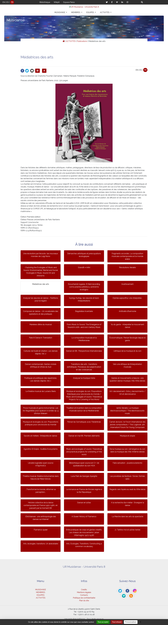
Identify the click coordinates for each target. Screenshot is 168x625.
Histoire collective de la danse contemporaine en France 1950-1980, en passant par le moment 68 (41, 505)
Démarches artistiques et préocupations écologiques (84, 254)
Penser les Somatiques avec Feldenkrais (84, 422)
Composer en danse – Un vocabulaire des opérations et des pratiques (40, 312)
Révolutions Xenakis (127, 267)
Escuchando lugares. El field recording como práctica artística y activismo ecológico (84, 287)
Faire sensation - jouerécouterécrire (127, 463)
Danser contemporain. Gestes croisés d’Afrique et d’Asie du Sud (40, 365)
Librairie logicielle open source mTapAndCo (40, 464)
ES (7, 2)
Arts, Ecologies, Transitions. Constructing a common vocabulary (84, 545)
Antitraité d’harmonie (127, 311)
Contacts (84, 595)
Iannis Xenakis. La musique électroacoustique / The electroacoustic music (127, 411)
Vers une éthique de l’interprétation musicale (127, 365)
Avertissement (127, 284)
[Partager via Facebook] (22, 70)
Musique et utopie (127, 436)
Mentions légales (84, 592)
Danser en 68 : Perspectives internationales (84, 351)
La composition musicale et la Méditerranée (84, 339)
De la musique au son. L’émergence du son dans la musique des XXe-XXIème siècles (127, 450)
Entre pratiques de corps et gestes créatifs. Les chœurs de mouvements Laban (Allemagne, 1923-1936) (84, 532)
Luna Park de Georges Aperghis (84, 476)
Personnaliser (130, 622)
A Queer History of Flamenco (84, 516)
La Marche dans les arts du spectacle (127, 516)
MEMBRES (76, 12)
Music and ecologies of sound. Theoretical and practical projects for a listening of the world (84, 452)
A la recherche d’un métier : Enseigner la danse (127, 504)
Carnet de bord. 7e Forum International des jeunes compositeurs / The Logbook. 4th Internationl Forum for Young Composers (127, 424)
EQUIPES (90, 12)
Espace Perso (69, 2)
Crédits (84, 590)
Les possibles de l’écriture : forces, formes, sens (127, 477)
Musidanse (16, 20)
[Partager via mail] (32, 70)
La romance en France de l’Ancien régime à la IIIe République (84, 490)
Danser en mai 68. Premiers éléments (84, 436)
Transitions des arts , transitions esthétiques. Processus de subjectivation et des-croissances (84, 367)
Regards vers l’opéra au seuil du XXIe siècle (127, 489)
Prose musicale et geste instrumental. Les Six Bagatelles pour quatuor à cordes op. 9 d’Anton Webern (41, 411)
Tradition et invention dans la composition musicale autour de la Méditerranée (84, 409)
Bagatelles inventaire (84, 311)
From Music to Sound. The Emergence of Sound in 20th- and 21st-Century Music (84, 325)
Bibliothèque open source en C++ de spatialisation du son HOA (84, 464)
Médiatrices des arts (40, 284)
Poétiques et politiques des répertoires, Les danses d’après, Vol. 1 (40, 379)
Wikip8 (57, 2)
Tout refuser (116, 622)
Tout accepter (103, 622)
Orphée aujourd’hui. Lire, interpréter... (127, 298)
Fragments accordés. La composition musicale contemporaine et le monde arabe (127, 256)
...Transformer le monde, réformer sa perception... (40, 490)
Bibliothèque (44, 2)
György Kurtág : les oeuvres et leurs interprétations (84, 299)
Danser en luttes (84, 503)
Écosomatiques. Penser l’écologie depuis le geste (127, 339)
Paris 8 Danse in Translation (40, 338)
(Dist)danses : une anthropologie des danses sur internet (40, 517)
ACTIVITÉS (105, 12)
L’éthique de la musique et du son (127, 351)
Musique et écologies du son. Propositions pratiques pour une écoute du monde (40, 423)
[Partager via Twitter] (27, 70)
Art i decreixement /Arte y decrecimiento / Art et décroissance (127, 392)
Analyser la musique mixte (84, 378)
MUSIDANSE (60, 12)
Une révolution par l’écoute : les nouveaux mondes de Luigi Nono (40, 254)
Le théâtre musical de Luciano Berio (40, 391)
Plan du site (84, 600)
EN (4, 2)
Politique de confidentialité (84, 598)
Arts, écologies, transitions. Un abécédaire (40, 544)
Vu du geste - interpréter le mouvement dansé (127, 325)
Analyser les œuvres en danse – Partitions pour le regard (40, 299)
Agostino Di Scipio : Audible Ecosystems (41, 449)
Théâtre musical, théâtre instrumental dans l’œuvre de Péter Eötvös (41, 477)
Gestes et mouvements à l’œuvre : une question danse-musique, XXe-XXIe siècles (127, 379)
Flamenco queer (41, 530)
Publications (82, 41)
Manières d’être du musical (40, 324)
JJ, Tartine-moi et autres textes (127, 530)
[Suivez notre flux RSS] (131, 596)
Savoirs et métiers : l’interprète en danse (40, 436)
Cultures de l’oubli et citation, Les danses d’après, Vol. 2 (41, 352)
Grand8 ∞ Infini (84, 267)
